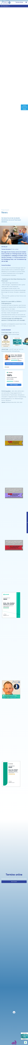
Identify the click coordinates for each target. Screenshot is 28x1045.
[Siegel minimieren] (9, 337)
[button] (26, 2)
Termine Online (19, 2)
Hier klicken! (14, 881)
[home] (5, 2)
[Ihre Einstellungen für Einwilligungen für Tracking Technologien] (25, 1042)
